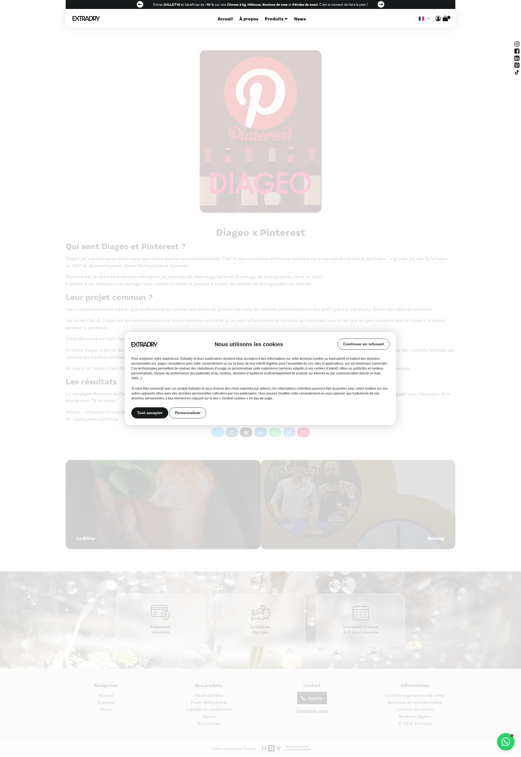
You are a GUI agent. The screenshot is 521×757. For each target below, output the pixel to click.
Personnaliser (188, 413)
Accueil (225, 18)
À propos (248, 18)
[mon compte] (438, 18)
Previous (140, 4)
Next (381, 4)
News (300, 18)
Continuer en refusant (363, 344)
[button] (505, 741)
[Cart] (445, 18)
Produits (274, 18)
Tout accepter (150, 413)
